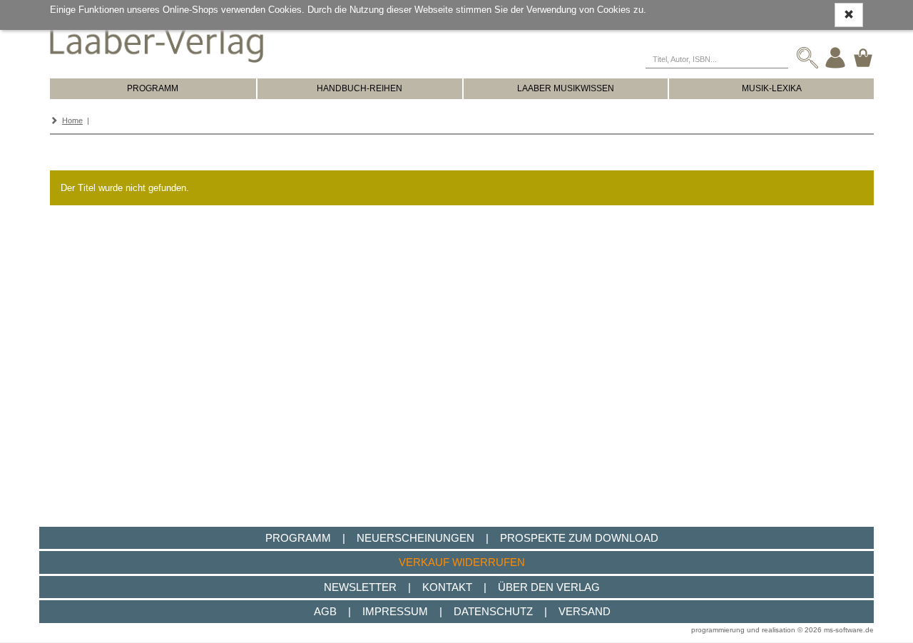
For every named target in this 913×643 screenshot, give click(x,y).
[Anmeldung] (835, 57)
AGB (325, 611)
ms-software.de (849, 630)
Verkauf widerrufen (462, 562)
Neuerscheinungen (415, 538)
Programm (298, 538)
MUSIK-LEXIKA (772, 88)
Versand (584, 611)
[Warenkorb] (863, 57)
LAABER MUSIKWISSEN (565, 88)
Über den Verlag (549, 587)
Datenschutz (493, 611)
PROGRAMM (152, 88)
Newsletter (360, 587)
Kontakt (447, 587)
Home (72, 120)
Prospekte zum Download (579, 538)
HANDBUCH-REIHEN (359, 88)
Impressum (395, 611)
